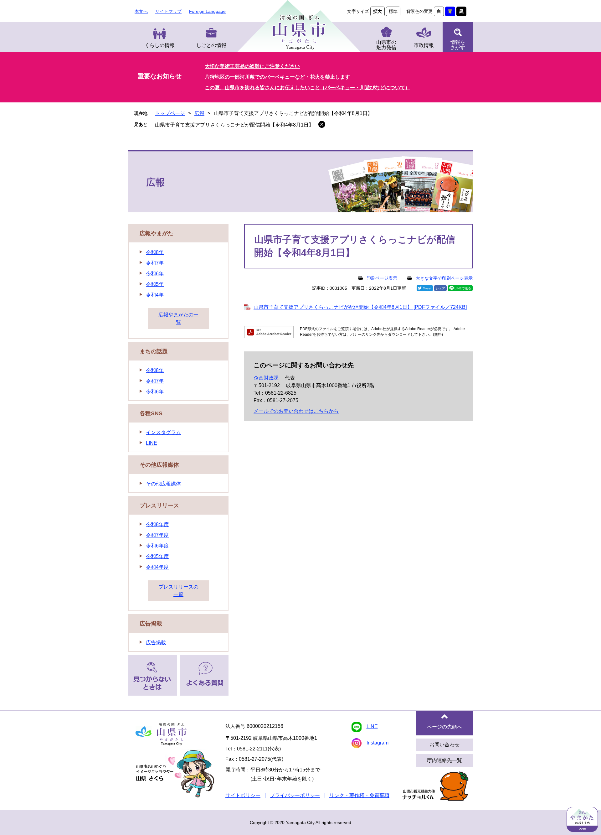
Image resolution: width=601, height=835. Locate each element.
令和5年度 (157, 556)
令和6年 (155, 273)
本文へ (141, 11)
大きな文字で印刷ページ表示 (444, 278)
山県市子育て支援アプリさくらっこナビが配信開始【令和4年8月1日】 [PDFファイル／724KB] (360, 307)
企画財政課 (266, 378)
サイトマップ (168, 11)
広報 (199, 113)
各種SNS (151, 413)
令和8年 (155, 252)
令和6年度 (157, 545)
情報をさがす (457, 44)
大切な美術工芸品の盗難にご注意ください (252, 66)
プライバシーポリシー (295, 795)
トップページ (170, 113)
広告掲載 (151, 623)
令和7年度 (157, 535)
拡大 (377, 11)
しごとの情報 (211, 45)
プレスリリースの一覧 (178, 590)
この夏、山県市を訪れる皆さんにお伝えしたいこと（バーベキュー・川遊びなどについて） (307, 87)
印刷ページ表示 (382, 278)
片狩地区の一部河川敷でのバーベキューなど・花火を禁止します (277, 77)
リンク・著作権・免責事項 (359, 795)
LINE (151, 443)
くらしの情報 (160, 45)
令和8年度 (157, 524)
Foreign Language (207, 11)
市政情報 (424, 45)
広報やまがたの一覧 (178, 318)
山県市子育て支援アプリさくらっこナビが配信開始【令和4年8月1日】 (234, 124)
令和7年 (155, 263)
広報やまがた (156, 233)
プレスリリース (159, 505)
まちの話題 (154, 351)
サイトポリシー (242, 795)
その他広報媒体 (159, 465)
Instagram (377, 742)
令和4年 (155, 295)
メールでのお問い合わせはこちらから (296, 411)
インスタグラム (163, 432)
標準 (393, 11)
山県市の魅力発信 (386, 44)
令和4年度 (157, 567)
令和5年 (155, 284)
